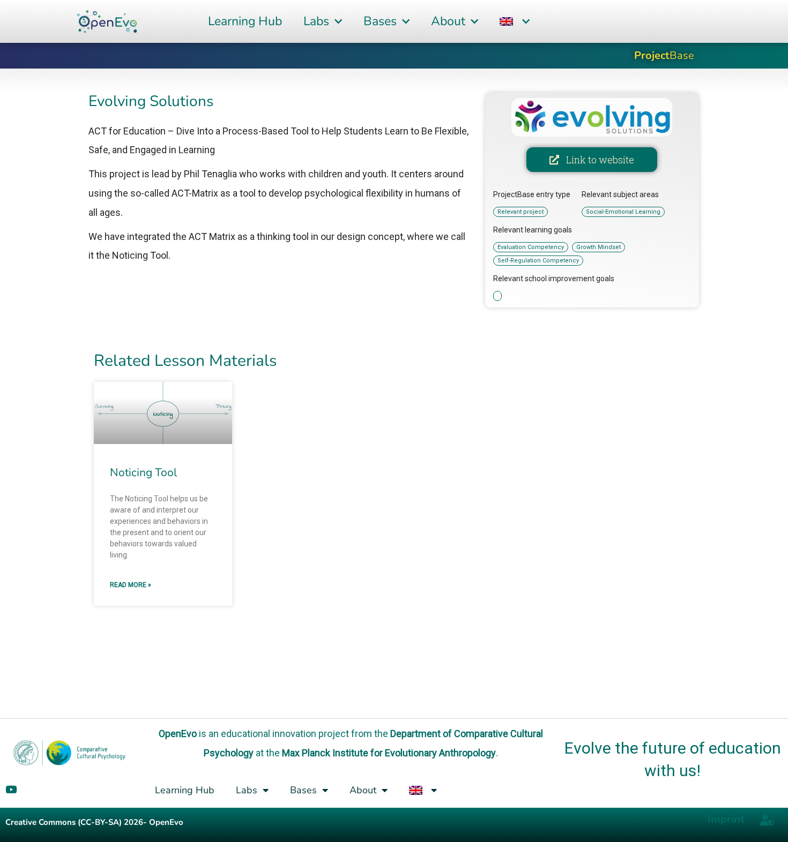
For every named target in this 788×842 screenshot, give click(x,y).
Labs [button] (316, 21)
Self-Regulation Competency (538, 260)
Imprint (726, 819)
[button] (514, 21)
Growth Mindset (598, 247)
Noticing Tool (143, 472)
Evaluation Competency (530, 247)
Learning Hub (245, 21)
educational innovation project (285, 733)
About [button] (448, 21)
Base (664, 55)
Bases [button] (380, 21)
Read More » (130, 585)
